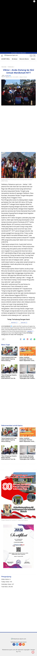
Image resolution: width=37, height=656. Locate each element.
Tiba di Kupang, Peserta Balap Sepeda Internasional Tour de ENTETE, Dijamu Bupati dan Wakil (9, 376)
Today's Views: (5, 581)
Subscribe (23, 322)
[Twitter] (17, 644)
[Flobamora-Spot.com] (11, 55)
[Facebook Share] (20, 339)
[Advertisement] (18, 127)
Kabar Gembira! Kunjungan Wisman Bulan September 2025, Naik (27, 359)
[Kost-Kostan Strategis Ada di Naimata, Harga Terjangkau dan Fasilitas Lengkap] (28, 368)
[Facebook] (14, 644)
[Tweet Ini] (24, 339)
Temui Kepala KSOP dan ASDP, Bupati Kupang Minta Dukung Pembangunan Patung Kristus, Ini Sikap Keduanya (9, 359)
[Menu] (2, 55)
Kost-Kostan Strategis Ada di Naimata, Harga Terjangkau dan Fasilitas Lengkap (27, 376)
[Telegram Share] (31, 339)
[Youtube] (20, 644)
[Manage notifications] (33, 652)
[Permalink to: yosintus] (3, 76)
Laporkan (29, 331)
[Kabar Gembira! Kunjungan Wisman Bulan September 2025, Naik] (28, 351)
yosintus (7, 76)
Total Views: (4, 586)
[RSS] (23, 644)
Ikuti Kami (13, 322)
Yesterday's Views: (6, 584)
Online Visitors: (5, 579)
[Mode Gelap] (31, 55)
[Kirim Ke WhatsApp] (34, 339)
